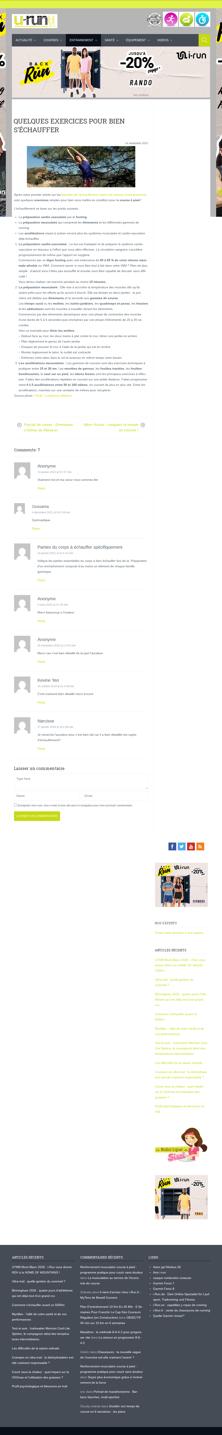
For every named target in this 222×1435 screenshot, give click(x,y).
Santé (110, 40)
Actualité (24, 40)
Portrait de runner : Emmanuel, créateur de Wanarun (49, 427)
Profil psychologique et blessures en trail (39, 1386)
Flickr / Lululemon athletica (53, 395)
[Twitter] (182, 846)
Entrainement (81, 40)
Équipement (136, 40)
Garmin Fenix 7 (163, 1283)
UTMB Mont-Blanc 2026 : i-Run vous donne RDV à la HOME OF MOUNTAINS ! (180, 965)
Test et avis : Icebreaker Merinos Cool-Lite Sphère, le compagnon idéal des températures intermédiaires (181, 1048)
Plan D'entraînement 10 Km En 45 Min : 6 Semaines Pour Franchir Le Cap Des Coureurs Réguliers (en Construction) (111, 1312)
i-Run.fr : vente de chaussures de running (181, 1310)
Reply (41, 488)
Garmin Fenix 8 (163, 1288)
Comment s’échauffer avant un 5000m (38, 1305)
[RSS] (200, 846)
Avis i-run (159, 1272)
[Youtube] (191, 846)
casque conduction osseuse (172, 1278)
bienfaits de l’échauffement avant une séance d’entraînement (103, 194)
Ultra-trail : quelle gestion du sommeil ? (38, 1281)
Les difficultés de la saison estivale (178, 1063)
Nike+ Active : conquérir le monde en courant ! (110, 427)
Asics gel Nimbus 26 (167, 1267)
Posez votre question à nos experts (179, 932)
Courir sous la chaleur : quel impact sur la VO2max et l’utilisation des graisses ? (179, 1092)
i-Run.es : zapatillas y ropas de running (180, 1305)
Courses (51, 40)
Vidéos (162, 40)
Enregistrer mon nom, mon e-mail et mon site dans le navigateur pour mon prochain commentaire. (75, 805)
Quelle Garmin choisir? (168, 1316)
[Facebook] (172, 846)
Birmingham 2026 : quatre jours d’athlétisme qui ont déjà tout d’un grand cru (181, 999)
